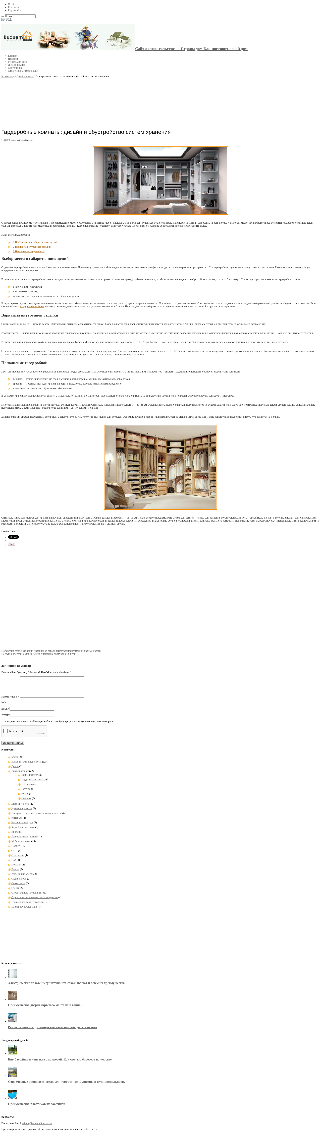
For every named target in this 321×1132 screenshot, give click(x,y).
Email (4, 708)
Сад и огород (18, 878)
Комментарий (10, 696)
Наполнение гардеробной (28, 251)
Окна (14, 850)
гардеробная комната (32, 306)
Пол (13, 859)
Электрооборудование (24, 906)
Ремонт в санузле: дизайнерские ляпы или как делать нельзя (52, 1027)
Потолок (16, 864)
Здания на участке (21, 808)
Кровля (15, 831)
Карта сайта (15, 10)
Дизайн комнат (16, 64)
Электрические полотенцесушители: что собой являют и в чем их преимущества (66, 983)
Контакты (13, 7)
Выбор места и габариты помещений (35, 242)
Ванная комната (30, 774)
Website (5, 714)
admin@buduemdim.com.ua (37, 1123)
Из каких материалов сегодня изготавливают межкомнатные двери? (51, 650)
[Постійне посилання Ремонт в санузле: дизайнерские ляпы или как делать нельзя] (12, 1021)
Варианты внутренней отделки (32, 246)
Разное (15, 869)
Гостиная (26, 784)
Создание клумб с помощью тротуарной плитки (38, 653)
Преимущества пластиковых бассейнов (36, 1104)
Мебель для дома (17, 61)
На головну (8, 76)
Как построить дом (22, 822)
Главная (12, 55)
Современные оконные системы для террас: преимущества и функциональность (66, 1081)
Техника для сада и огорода (27, 902)
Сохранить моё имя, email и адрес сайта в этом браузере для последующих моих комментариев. (59, 721)
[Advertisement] (160, 101)
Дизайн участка (20, 803)
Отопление (17, 855)
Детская (25, 788)
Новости (13, 58)
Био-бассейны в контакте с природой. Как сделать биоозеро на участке (60, 1059)
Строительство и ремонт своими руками (34, 897)
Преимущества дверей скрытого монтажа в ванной (45, 1005)
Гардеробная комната (33, 779)
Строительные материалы (23, 70)
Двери (15, 766)
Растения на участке (22, 873)
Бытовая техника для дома (26, 761)
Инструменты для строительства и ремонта (36, 813)
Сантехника (15, 67)
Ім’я (3, 702)
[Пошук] (2, 16)
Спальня (26, 798)
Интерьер (16, 817)
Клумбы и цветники (23, 827)
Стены (15, 888)
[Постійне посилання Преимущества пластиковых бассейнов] (12, 1098)
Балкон (15, 757)
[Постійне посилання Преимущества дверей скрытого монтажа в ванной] (12, 999)
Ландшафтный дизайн (24, 836)
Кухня (24, 793)
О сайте (12, 4)
